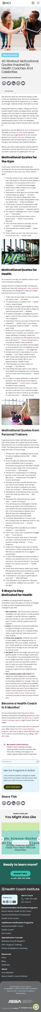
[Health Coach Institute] (30, 1008)
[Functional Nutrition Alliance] (11, 1008)
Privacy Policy (21, 993)
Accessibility (8, 989)
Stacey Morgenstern (30, 340)
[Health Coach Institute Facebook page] (4, 902)
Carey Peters (25, 383)
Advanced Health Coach (12, 926)
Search (37, 762)
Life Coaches (27, 679)
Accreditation (8, 972)
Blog (3, 961)
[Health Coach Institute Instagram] (10, 902)
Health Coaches (18, 137)
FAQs (4, 957)
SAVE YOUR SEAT (13, 787)
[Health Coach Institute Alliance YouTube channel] (14, 902)
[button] (36, 1007)
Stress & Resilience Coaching (14, 948)
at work (19, 132)
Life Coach (6, 933)
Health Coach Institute (18, 744)
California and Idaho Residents (25, 989)
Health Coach (10, 55)
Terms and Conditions (26, 991)
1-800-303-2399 (23, 878)
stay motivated (31, 130)
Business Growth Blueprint (13, 941)
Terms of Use (12, 991)
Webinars (6, 965)
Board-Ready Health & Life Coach (16, 911)
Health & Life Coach (10, 918)
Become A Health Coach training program (20, 719)
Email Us (27, 902)
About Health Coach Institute (14, 976)
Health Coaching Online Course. (21, 691)
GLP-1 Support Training (12, 944)
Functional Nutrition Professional (16, 915)
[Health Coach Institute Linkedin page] (7, 902)
